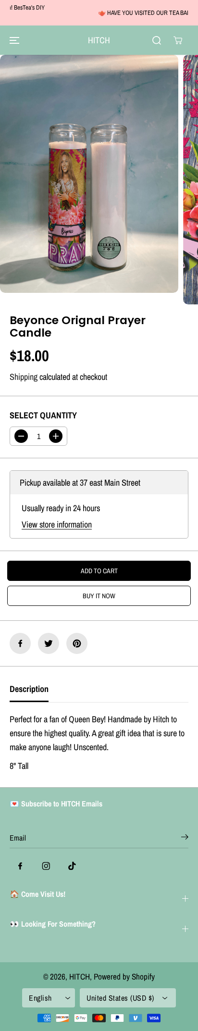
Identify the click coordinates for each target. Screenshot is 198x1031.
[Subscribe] (184, 839)
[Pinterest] (76, 643)
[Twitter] (48, 643)
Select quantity (43, 415)
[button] (13, 40)
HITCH (79, 976)
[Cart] (177, 40)
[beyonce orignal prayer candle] (89, 173)
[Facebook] (20, 643)
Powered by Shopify (124, 976)
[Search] (156, 40)
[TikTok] (72, 866)
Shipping (23, 377)
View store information (57, 524)
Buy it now (99, 595)
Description (29, 689)
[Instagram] (46, 866)
